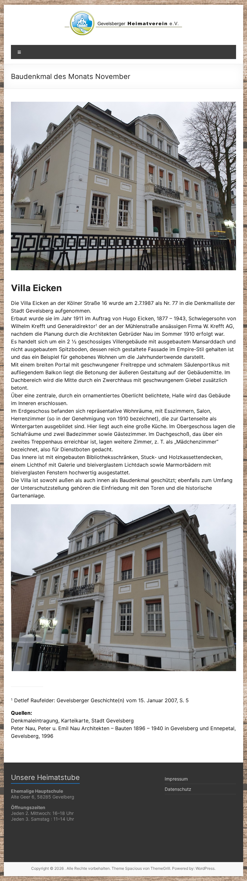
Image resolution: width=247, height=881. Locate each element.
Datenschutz (178, 789)
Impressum (176, 779)
